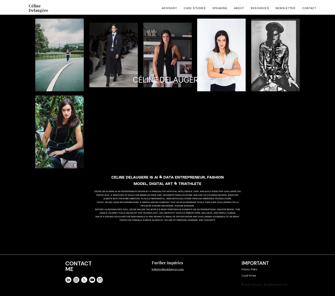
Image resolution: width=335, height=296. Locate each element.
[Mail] (100, 280)
